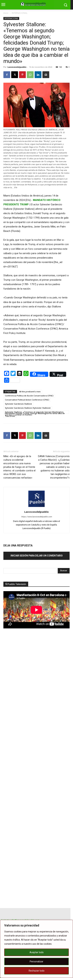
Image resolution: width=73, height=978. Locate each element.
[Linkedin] (38, 74)
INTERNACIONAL (20, 13)
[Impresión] (45, 74)
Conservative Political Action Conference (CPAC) (27, 399)
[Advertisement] (28, 690)
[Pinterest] (22, 74)
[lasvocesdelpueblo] (34, 4)
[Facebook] (6, 74)
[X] (14, 74)
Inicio (5, 13)
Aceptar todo (37, 952)
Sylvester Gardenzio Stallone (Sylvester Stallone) (28, 408)
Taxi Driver (10, 416)
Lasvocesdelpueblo (16, 67)
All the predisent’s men (30, 391)
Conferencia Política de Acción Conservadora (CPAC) (29, 395)
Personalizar (36, 961)
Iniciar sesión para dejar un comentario (37, 555)
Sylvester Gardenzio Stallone (18, 403)
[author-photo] (36, 507)
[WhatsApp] (30, 74)
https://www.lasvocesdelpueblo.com (36, 517)
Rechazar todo (36, 970)
